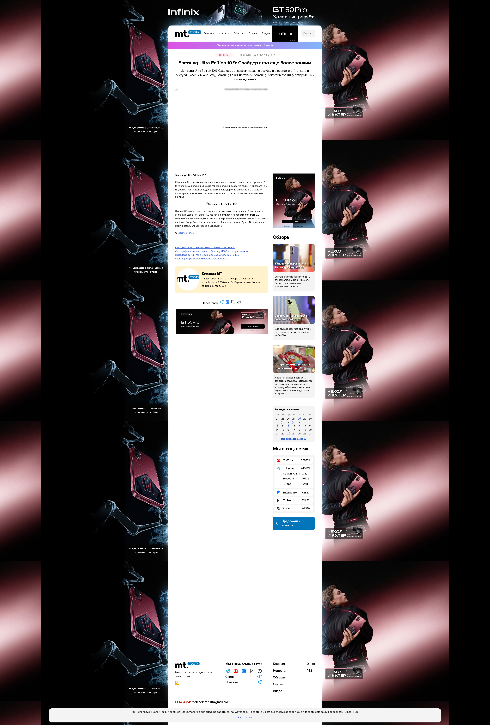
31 (277, 422)
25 (282, 418)
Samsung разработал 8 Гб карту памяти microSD (201, 258)
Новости (223, 55)
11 (299, 426)
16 (288, 429)
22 (282, 433)
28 (299, 418)
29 (304, 418)
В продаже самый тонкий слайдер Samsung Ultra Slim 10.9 (207, 254)
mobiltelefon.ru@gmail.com (210, 702)
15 (283, 429)
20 (310, 429)
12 (305, 426)
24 (277, 418)
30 (310, 418)
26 (288, 418)
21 (277, 433)
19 (305, 429)
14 (277, 429)
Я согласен (245, 717)
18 (299, 429)
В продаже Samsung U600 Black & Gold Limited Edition (205, 247)
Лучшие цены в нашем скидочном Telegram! (245, 45)
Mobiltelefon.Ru (186, 232)
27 (293, 418)
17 (294, 429)
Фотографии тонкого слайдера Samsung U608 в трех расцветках (211, 251)
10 (294, 426)
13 (310, 426)
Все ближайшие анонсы (293, 438)
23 (288, 433)
